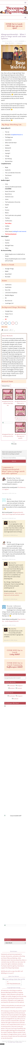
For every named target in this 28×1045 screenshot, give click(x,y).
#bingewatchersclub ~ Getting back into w (20, 419)
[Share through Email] (16, 323)
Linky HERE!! (15, 654)
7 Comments (19, 43)
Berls (9, 499)
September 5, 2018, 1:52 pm (10, 640)
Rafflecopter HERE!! (15, 667)
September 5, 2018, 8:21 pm (10, 599)
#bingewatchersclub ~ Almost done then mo (7, 403)
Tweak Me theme (11, 1042)
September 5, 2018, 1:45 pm (9, 625)
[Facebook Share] (2, 323)
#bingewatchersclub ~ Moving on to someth (20, 436)
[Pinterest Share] (13, 323)
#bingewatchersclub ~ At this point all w (7, 435)
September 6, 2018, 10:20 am (9, 493)
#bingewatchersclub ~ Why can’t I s (20, 402)
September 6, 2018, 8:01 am (9, 518)
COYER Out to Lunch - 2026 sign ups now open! (15, 26)
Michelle (21, 41)
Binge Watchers (9, 43)
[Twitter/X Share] (6, 323)
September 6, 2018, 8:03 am (11, 535)
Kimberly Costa (14, 478)
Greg (9, 542)
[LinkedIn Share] (9, 323)
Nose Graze (19, 1042)
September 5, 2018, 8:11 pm (8, 559)
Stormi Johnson (14, 606)
